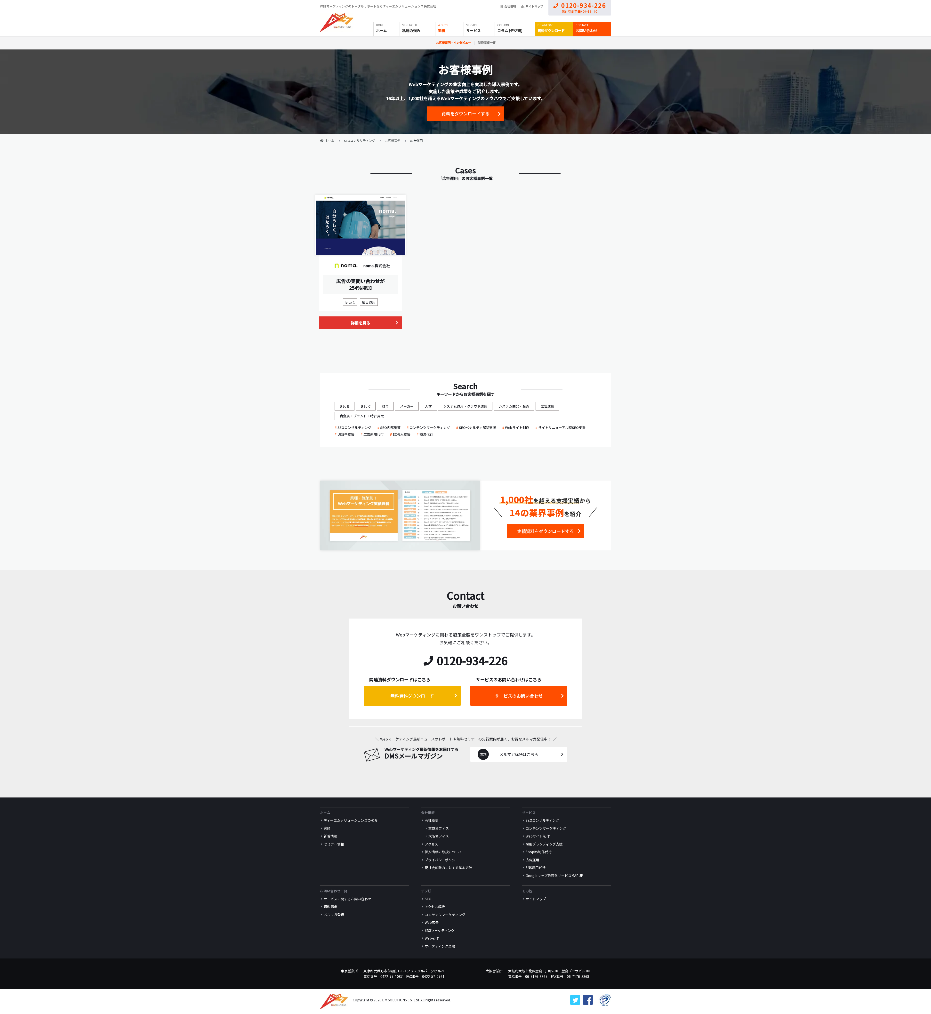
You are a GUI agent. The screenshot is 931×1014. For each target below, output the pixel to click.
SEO (428, 898)
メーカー (407, 406)
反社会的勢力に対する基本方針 (448, 867)
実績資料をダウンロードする (545, 531)
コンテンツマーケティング (429, 427)
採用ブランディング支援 (544, 844)
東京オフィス (438, 828)
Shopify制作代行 (539, 851)
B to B (344, 406)
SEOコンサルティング (354, 427)
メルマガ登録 (334, 914)
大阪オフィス (438, 836)
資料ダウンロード (551, 30)
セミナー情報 (334, 844)
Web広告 (432, 922)
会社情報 (510, 6)
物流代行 (426, 434)
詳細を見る (360, 323)
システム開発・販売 (514, 406)
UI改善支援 (345, 434)
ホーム (381, 30)
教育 (385, 406)
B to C (350, 302)
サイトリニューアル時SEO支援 (562, 427)
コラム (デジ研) (509, 30)
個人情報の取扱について (443, 851)
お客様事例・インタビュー (453, 42)
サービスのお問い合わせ (519, 695)
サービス (473, 30)
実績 (441, 30)
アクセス (431, 844)
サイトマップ (534, 6)
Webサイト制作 (517, 427)
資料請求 (330, 906)
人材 (428, 406)
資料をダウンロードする (465, 113)
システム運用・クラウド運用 (465, 406)
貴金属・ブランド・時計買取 (362, 415)
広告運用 (369, 302)
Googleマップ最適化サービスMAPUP (554, 875)
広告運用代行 (373, 434)
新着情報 (330, 836)
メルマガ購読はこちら (518, 754)
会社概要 (431, 820)
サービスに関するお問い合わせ (347, 898)
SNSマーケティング (440, 930)
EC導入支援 (401, 434)
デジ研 (426, 890)
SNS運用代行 (536, 867)
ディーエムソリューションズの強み (351, 820)
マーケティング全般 (440, 946)
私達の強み (411, 30)
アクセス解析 (435, 906)
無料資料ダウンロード (412, 695)
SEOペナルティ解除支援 (477, 427)
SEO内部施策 (390, 427)
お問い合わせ (586, 30)
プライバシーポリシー (442, 859)
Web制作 (432, 938)
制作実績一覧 (486, 42)
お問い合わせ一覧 (333, 890)
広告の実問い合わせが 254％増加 (360, 284)
